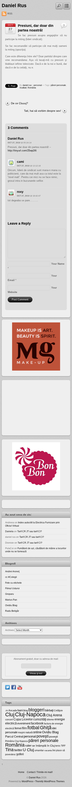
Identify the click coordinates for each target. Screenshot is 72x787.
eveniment (23, 723)
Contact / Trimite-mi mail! (40, 772)
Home (21, 772)
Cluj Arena (54, 715)
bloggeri (36, 709)
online (37, 732)
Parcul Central (14, 736)
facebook (37, 723)
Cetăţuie (58, 710)
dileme (50, 719)
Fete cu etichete (13, 582)
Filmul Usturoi (12, 588)
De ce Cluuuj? (19, 103)
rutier (28, 745)
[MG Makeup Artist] (36, 369)
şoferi (20, 754)
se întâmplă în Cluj (43, 745)
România (32, 87)
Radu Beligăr (12, 611)
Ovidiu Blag (11, 605)
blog (25, 710)
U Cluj (28, 750)
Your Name (57, 263)
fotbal (33, 727)
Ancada (12, 710)
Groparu (9, 594)
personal (38, 85)
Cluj (9, 714)
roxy (20, 191)
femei (18, 728)
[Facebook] (13, 687)
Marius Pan (11, 599)
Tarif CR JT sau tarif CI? (29, 531)
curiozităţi (39, 719)
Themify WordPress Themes (50, 781)
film (24, 728)
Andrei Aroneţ (12, 571)
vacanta (48, 750)
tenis (57, 745)
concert (9, 719)
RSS (9, 13)
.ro (6, 710)
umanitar (39, 750)
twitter (18, 750)
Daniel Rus (14, 5)
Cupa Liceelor (23, 719)
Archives (9, 630)
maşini (21, 732)
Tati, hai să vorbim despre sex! (42, 110)
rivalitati (23, 87)
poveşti (42, 736)
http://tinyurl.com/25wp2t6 (22, 150)
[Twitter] (7, 687)
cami (20, 161)
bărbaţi (49, 710)
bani (20, 710)
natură (29, 732)
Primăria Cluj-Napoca (16, 741)
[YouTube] (19, 687)
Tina (9, 749)
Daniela (9, 531)
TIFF (63, 746)
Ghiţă (45, 727)
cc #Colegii (11, 577)
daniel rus (27, 85)
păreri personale (58, 85)
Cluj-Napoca (30, 714)
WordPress (27, 781)
